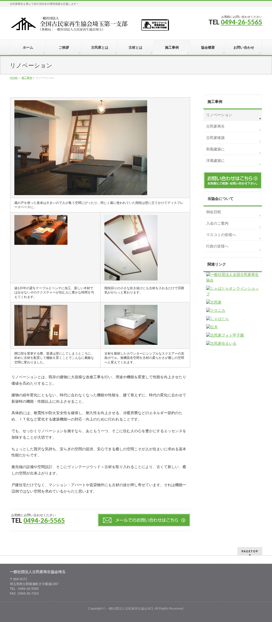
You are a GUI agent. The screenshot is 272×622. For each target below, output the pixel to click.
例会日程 (213, 212)
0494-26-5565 (241, 22)
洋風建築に (215, 160)
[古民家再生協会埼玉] (89, 25)
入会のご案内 (217, 223)
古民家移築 (215, 138)
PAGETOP (249, 551)
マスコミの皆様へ (221, 235)
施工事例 (214, 101)
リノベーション (219, 115)
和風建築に (215, 149)
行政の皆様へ (217, 246)
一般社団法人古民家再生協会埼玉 (130, 608)
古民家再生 (215, 126)
